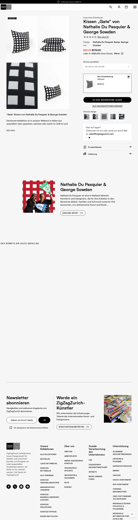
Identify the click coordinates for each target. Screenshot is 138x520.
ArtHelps (93, 472)
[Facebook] (8, 488)
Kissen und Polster (49, 516)
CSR (90, 460)
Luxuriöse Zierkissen (93, 18)
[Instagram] (21, 488)
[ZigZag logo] (6, 7)
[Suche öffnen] (110, 7)
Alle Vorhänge (47, 475)
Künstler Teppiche (48, 512)
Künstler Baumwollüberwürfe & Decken (49, 497)
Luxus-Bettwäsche (48, 464)
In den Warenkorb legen (107, 100)
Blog (66, 482)
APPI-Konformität (121, 484)
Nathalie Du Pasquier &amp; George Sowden (110, 44)
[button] (126, 7)
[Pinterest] (27, 488)
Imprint (116, 471)
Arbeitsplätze (70, 456)
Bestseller (45, 459)
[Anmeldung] (119, 7)
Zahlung (116, 475)
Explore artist (70, 216)
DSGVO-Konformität (122, 480)
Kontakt (68, 487)
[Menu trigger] (134, 7)
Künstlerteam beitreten (71, 427)
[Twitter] (15, 488)
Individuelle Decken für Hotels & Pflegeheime (121, 506)
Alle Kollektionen (48, 454)
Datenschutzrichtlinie (123, 466)
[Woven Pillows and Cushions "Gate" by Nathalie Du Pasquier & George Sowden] (22, 39)
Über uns (68, 452)
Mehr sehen (10, 130)
